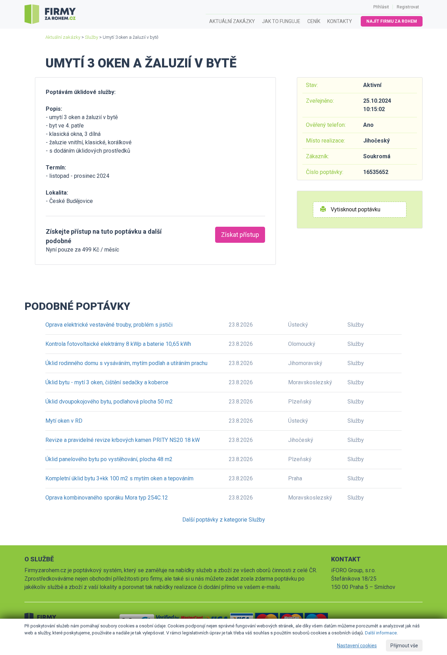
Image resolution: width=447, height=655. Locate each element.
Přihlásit (381, 7)
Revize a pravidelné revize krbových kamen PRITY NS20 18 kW (122, 440)
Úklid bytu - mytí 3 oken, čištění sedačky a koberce (106, 382)
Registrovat (408, 7)
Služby (91, 37)
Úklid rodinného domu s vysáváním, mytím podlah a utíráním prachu (126, 363)
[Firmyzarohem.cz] (50, 14)
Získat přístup (240, 234)
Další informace (381, 632)
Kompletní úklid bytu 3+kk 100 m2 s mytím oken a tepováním (119, 478)
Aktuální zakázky (232, 21)
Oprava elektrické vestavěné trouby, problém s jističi (109, 324)
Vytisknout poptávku (354, 209)
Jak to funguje (281, 21)
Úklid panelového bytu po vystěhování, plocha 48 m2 (109, 459)
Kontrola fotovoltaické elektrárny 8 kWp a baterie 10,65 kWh (118, 344)
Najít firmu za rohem (391, 21)
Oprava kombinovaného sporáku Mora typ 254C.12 (106, 497)
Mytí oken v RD (63, 420)
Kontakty (339, 21)
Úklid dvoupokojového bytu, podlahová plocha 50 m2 (109, 401)
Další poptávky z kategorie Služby (223, 519)
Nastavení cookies (357, 645)
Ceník (313, 21)
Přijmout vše (404, 645)
